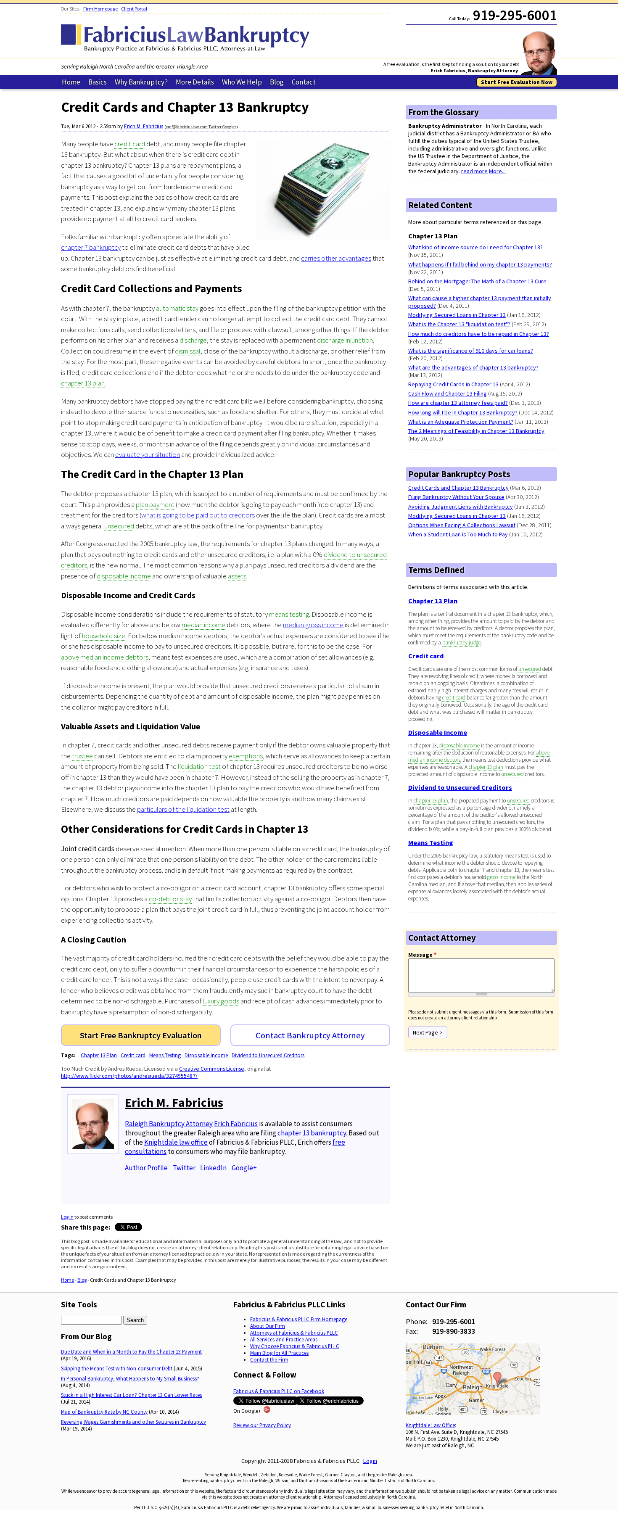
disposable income (124, 576)
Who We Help (242, 82)
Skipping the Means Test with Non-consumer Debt (117, 1368)
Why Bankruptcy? (141, 82)
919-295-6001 (453, 1321)
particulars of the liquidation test (183, 809)
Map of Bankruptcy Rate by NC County (104, 1411)
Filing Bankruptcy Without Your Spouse (456, 497)
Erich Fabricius (236, 1123)
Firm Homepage (100, 8)
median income (203, 624)
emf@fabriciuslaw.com (187, 126)
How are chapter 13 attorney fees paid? (458, 402)
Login (370, 1461)
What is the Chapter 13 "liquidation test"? (459, 324)
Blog (277, 82)
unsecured (119, 526)
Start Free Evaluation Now (516, 82)
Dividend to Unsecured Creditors (268, 1055)
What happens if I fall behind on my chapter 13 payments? (480, 264)
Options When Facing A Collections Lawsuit (461, 525)
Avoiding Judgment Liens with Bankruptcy (460, 506)
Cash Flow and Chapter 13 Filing (447, 393)
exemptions (246, 755)
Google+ (229, 126)
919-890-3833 (453, 1331)
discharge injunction (345, 340)
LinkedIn (213, 1167)
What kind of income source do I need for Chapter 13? (475, 247)
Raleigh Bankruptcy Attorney (169, 1123)
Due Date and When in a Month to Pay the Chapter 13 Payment (131, 1351)
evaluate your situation (147, 454)
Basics (97, 82)
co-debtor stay (170, 898)
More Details (195, 82)
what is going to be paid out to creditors (198, 515)
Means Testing (165, 1055)
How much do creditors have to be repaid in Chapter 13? (478, 334)
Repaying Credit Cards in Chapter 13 (453, 384)
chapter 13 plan (83, 383)
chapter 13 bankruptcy (311, 1133)
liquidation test (199, 766)
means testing (289, 614)
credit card (129, 143)
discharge (193, 340)
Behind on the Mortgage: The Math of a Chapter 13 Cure (477, 281)
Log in (67, 1217)
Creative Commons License (211, 1068)
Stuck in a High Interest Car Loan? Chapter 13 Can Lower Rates (131, 1394)
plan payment (155, 504)
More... (497, 171)
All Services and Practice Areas (283, 1339)
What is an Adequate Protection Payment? (460, 421)
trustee (82, 755)
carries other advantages (336, 258)
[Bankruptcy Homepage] (187, 50)
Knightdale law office (176, 1142)
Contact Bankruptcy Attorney (310, 1035)
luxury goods (221, 1001)
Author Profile (146, 1167)
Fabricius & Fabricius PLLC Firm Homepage (298, 1319)
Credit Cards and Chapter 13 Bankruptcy (458, 487)
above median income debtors (104, 657)
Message (422, 954)
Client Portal (134, 8)
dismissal (188, 351)
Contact (304, 82)
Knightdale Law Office (430, 1425)
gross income (501, 877)
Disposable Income (206, 1055)
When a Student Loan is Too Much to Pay (458, 534)
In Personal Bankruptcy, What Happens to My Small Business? (130, 1378)
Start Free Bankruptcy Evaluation (141, 1035)
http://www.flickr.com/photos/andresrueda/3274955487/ (129, 1076)
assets (237, 576)
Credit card (133, 1055)
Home (71, 82)
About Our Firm (267, 1325)
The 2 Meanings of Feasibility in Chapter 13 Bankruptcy (476, 431)
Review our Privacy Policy (262, 1425)
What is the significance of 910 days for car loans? (470, 350)
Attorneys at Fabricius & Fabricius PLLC (294, 1332)
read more (474, 171)
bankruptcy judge (461, 642)
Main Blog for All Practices (279, 1352)
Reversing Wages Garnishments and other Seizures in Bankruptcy (133, 1421)
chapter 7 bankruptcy (91, 247)
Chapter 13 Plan (99, 1055)
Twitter (215, 126)
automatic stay (177, 308)
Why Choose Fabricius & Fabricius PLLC (294, 1346)
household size (103, 635)
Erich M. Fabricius (143, 126)
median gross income (313, 624)
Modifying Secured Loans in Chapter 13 (457, 315)
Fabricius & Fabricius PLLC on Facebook (278, 1391)
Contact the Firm (269, 1359)
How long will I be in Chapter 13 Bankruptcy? (463, 412)
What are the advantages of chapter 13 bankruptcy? (473, 367)
